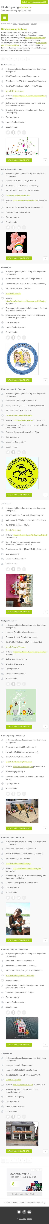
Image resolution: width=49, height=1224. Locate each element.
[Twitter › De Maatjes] (8, 337)
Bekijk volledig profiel (18, 160)
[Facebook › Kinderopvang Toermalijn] (13, 898)
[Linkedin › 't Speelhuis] (19, 1117)
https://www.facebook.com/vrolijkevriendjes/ (29, 652)
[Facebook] (24, 1212)
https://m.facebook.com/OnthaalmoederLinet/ (30, 535)
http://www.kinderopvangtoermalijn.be (27, 869)
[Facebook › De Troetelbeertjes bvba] (13, 227)
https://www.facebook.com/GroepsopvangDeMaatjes (25, 301)
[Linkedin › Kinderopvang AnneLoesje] (19, 794)
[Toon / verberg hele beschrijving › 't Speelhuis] (27, 1090)
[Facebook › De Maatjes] (13, 337)
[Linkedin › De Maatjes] (19, 337)
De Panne (24, 279)
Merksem (19, 401)
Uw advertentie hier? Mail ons (24, 1194)
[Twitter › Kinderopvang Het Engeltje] (8, 452)
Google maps (33, 76)
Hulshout (19, 181)
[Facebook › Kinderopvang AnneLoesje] (13, 794)
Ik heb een (34, 2)
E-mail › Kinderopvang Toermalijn (18, 864)
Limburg (9, 632)
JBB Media (22, 1219)
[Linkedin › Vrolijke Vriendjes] (19, 684)
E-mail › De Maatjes (13, 294)
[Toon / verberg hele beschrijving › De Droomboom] (27, 104)
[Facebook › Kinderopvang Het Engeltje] (13, 452)
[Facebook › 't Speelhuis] (13, 1117)
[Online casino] (24, 1170)
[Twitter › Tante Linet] (8, 569)
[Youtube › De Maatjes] (24, 337)
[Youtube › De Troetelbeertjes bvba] (24, 227)
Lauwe (23, 76)
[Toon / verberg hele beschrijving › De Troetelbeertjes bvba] (27, 207)
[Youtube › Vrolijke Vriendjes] (24, 684)
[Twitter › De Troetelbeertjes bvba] (8, 227)
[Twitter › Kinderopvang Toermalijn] (8, 898)
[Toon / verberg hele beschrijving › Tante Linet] (27, 543)
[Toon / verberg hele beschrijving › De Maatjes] (27, 309)
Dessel (18, 961)
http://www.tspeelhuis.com (23, 1085)
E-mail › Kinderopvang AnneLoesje (19, 762)
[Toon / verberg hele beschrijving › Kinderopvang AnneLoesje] (27, 771)
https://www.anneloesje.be (23, 767)
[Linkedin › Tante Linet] (19, 569)
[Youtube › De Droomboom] (24, 132)
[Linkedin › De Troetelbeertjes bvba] (19, 227)
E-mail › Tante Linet (13, 530)
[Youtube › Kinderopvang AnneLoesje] (24, 794)
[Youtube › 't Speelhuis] (24, 1117)
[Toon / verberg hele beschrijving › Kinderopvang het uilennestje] (27, 986)
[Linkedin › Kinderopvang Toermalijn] (19, 898)
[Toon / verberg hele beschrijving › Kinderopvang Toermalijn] (27, 877)
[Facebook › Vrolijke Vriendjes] (13, 684)
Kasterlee (19, 849)
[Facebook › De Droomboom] (13, 132)
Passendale (25, 515)
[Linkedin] (29, 1212)
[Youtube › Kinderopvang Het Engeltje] (24, 452)
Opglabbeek (18, 632)
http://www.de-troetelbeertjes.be (25, 200)
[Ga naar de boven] (45, 160)
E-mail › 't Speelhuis (13, 1080)
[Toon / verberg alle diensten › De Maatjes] (27, 316)
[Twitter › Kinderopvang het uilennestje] (8, 1012)
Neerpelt (17, 1065)
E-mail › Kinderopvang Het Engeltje (19, 415)
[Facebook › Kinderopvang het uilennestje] (13, 1012)
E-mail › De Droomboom (15, 91)
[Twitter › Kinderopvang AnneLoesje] (8, 794)
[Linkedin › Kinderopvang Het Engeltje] (19, 452)
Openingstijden (12, 117)
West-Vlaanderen (12, 76)
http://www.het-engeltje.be (23, 420)
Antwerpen (10, 181)
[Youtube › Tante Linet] (24, 569)
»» (29, 59)
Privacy (29, 1219)
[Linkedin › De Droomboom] (19, 132)
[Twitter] (19, 1212)
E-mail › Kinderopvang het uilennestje (20, 976)
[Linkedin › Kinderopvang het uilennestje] (19, 1012)
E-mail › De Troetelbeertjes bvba (18, 195)
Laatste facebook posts (16, 122)
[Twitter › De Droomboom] (8, 132)
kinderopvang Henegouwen (35, 38)
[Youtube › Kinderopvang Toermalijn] (24, 898)
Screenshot (11, 98)
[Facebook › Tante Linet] (13, 569)
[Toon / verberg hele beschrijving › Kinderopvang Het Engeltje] (27, 426)
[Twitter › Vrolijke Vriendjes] (8, 684)
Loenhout (19, 747)
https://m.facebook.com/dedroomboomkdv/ (29, 96)
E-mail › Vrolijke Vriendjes (15, 647)
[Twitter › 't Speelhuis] (8, 1117)
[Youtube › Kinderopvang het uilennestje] (24, 1012)
